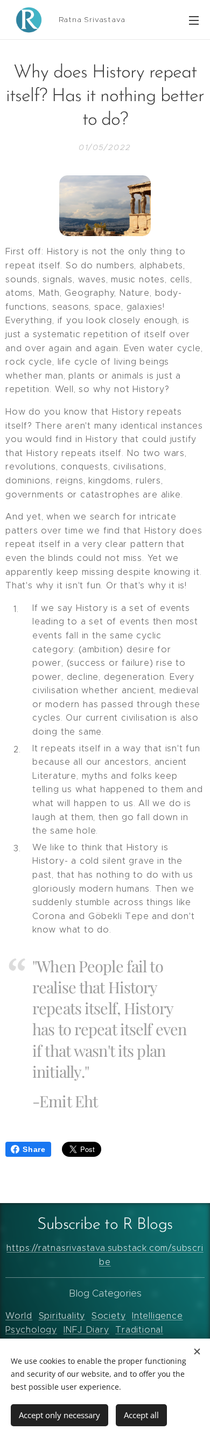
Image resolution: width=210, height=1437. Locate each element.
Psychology (31, 1330)
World (18, 1316)
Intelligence (157, 1316)
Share (34, 1149)
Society (109, 1316)
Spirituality (62, 1316)
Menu (194, 20)
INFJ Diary (86, 1330)
